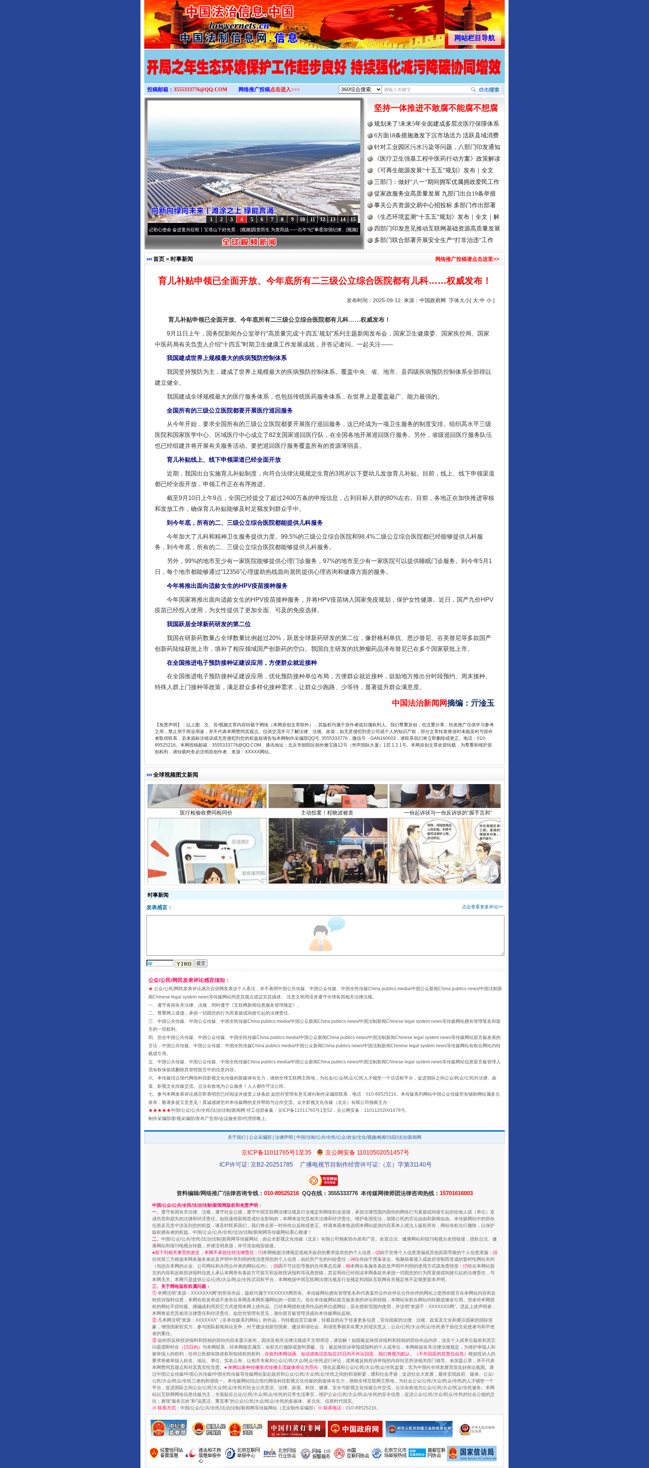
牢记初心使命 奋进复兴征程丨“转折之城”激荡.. (349, 229)
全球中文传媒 (206, 22)
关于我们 (237, 1137)
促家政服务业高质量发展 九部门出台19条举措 (435, 193)
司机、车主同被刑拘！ (327, 822)
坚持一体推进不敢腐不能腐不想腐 (436, 108)
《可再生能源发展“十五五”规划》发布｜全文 (434, 170)
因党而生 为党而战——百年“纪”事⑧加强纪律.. (243, 229)
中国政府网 (433, 300)
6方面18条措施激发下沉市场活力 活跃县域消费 (436, 135)
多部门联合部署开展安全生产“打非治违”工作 (434, 240)
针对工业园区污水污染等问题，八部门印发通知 (437, 147)
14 (343, 219)
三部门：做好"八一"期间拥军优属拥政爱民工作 (437, 182)
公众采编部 (260, 1137)
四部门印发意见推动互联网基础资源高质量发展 (437, 228)
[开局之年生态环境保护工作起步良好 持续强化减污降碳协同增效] (324, 74)
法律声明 (284, 1137)
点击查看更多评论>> (482, 906)
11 (312, 219)
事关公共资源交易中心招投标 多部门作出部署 (435, 205)
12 (322, 219)
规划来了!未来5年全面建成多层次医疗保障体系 (436, 123)
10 (302, 219)
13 (332, 219)
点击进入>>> (285, 89)
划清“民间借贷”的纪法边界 (448, 822)
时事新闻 (182, 259)
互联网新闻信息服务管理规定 (263, 1005)
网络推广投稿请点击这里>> (467, 259)
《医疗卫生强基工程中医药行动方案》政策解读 (437, 158)
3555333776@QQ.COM (200, 89)
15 (353, 219)
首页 (159, 259)
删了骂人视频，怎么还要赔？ (206, 822)
